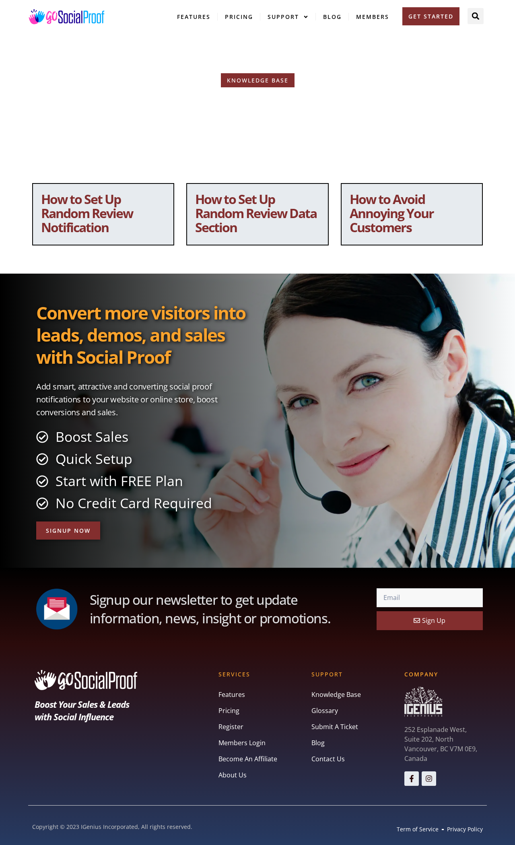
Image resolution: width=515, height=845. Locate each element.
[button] (476, 16)
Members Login (242, 742)
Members (372, 17)
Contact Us (328, 758)
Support (283, 17)
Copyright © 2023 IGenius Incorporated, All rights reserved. (112, 827)
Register (230, 726)
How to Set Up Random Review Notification (87, 213)
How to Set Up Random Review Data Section (256, 213)
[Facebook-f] (411, 778)
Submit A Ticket (334, 726)
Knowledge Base (336, 694)
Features (193, 17)
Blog (332, 17)
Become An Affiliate (247, 758)
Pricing (239, 17)
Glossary (324, 710)
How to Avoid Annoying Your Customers (392, 213)
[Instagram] (429, 778)
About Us (232, 775)
